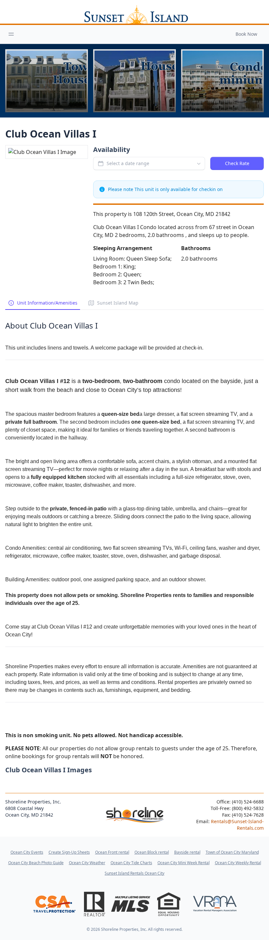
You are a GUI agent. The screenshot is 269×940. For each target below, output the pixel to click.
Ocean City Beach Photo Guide (36, 862)
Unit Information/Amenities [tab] (47, 303)
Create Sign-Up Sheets (69, 852)
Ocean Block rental (151, 852)
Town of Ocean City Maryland (232, 852)
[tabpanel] (134, 535)
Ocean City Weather (87, 862)
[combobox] (149, 163)
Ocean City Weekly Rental (238, 862)
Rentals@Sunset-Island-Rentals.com (237, 824)
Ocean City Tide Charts (131, 862)
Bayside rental (187, 852)
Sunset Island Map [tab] (117, 303)
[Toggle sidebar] (11, 34)
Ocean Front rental (112, 852)
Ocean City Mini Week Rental (183, 862)
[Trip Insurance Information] (54, 904)
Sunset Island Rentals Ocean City (134, 873)
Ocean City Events (26, 852)
